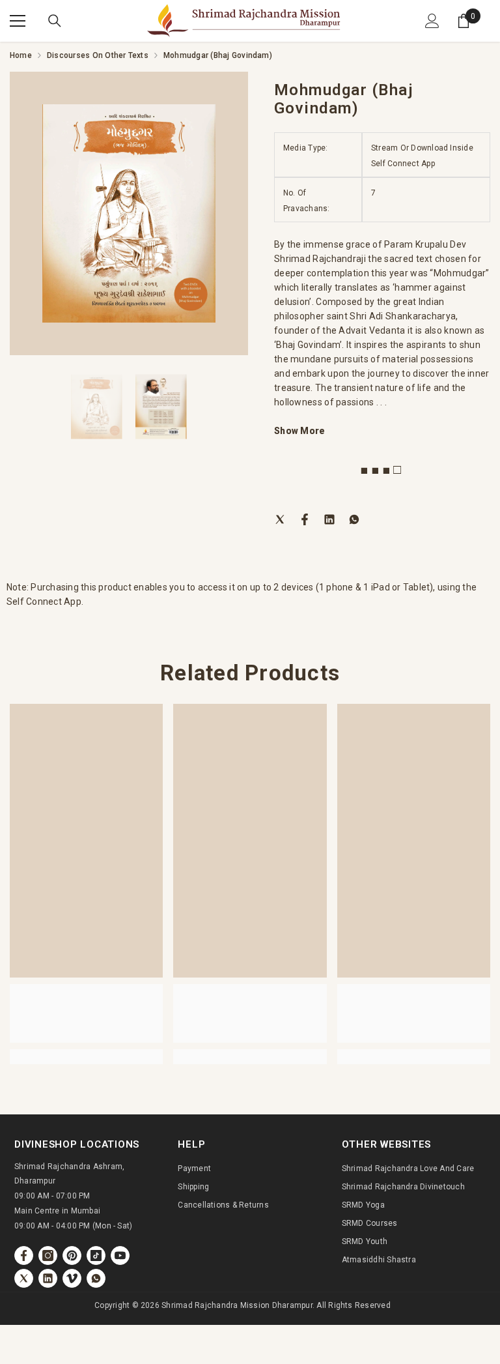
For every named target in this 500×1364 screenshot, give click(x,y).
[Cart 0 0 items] (463, 21)
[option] (129, 213)
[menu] (17, 21)
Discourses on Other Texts (97, 55)
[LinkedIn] (329, 518)
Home (21, 55)
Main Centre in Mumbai (57, 1210)
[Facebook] (305, 518)
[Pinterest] (71, 1255)
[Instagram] (47, 1255)
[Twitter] (280, 518)
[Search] (54, 21)
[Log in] (432, 21)
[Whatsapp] (354, 518)
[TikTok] (96, 1255)
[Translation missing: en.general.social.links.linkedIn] (47, 1278)
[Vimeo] (71, 1278)
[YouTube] (120, 1255)
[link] (86, 1013)
